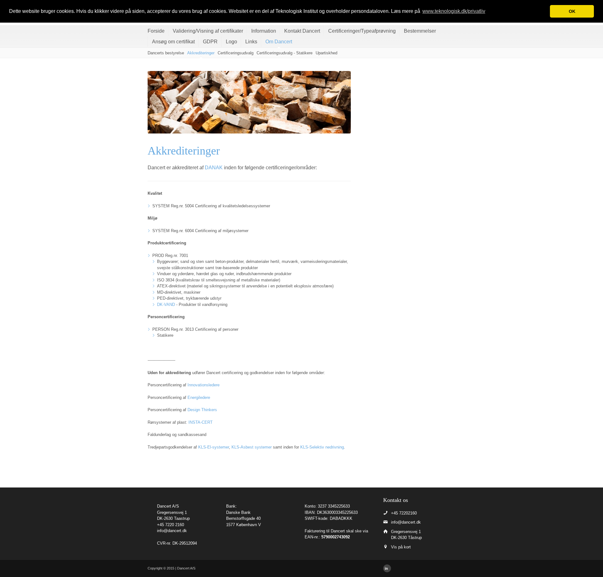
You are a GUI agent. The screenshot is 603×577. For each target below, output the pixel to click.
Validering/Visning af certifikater (208, 31)
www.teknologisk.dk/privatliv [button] (453, 11)
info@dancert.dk (172, 530)
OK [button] (572, 11)
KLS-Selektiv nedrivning (322, 447)
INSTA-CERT (200, 422)
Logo (231, 41)
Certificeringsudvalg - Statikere (284, 53)
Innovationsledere (203, 385)
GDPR (210, 41)
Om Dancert (278, 41)
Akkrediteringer (201, 53)
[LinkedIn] (387, 568)
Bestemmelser (420, 31)
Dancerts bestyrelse (166, 53)
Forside (156, 31)
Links (251, 41)
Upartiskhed (326, 53)
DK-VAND (166, 304)
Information (263, 31)
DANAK (214, 167)
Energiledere (198, 397)
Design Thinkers (202, 409)
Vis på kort (401, 547)
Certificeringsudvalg (235, 53)
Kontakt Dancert (302, 31)
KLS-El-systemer (213, 447)
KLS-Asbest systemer (251, 447)
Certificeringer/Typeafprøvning (362, 31)
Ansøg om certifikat (173, 41)
